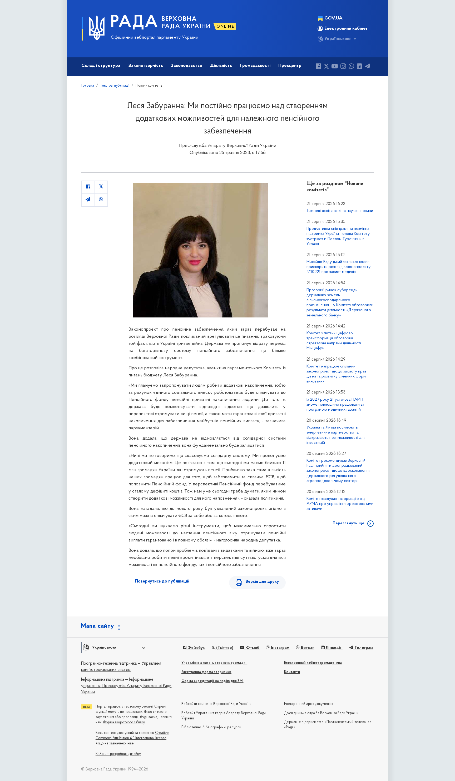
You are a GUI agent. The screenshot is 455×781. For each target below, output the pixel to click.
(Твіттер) (224, 648)
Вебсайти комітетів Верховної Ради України (216, 704)
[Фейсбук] (318, 67)
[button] (114, 647)
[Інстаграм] (343, 67)
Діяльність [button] (221, 65)
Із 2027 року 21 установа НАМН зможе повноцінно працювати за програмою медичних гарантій (335, 404)
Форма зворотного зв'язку (124, 722)
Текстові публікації (114, 86)
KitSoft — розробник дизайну (118, 754)
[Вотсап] (351, 67)
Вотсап (307, 648)
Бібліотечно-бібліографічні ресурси (211, 727)
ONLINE (225, 26)
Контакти (292, 672)
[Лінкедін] (359, 67)
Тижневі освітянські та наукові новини (339, 211)
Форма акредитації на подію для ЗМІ (212, 681)
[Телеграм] (367, 67)
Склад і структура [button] (100, 65)
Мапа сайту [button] (97, 626)
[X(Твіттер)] (326, 67)
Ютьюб (251, 648)
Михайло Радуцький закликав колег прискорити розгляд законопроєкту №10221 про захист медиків (338, 267)
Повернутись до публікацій (162, 581)
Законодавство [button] (186, 65)
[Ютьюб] (335, 67)
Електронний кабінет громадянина (313, 663)
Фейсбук (195, 648)
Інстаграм (279, 648)
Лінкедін (334, 648)
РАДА (134, 23)
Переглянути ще (348, 523)
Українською (337, 39)
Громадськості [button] (255, 65)
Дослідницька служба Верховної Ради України (321, 713)
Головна (87, 86)
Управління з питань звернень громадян (214, 663)
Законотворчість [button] (145, 65)
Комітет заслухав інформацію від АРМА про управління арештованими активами (339, 504)
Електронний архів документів (308, 704)
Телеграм (363, 648)
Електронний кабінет (346, 28)
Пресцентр (289, 65)
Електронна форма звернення (206, 672)
